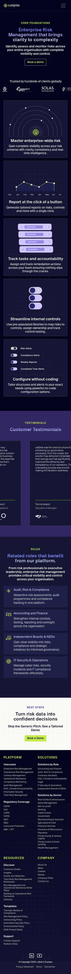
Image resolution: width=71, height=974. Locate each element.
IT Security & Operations (50, 785)
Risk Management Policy (16, 916)
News (40, 868)
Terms (39, 967)
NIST (6, 820)
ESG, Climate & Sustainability (18, 789)
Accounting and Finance (49, 769)
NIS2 (6, 823)
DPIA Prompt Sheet (13, 930)
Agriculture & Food (47, 823)
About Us (42, 865)
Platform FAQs (11, 944)
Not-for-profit (44, 806)
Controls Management (14, 775)
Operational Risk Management (18, 772)
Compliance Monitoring (15, 782)
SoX (6, 810)
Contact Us (43, 881)
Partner (41, 875)
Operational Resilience (15, 779)
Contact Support (12, 941)
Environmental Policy (14, 926)
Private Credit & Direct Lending (48, 843)
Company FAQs (45, 878)
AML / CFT (9, 829)
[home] (13, 5)
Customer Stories (12, 869)
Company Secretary (47, 775)
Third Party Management (15, 795)
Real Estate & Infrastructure (51, 800)
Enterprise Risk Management (18, 769)
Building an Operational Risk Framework (17, 895)
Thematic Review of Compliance (13, 911)
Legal (40, 782)
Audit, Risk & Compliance (50, 772)
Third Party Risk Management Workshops (18, 880)
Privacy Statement (25, 967)
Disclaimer (49, 967)
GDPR (7, 806)
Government (44, 816)
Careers (41, 871)
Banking (41, 810)
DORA (7, 816)
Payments (42, 833)
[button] (63, 5)
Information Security (13, 792)
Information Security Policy (16, 923)
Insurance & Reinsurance (50, 829)
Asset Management (47, 803)
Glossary (8, 899)
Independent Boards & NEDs (52, 789)
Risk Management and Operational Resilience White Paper (18, 888)
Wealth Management (48, 848)
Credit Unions (44, 813)
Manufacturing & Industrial (51, 820)
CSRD (6, 813)
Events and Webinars (14, 876)
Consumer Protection (14, 826)
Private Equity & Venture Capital (49, 837)
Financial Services (46, 826)
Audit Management (13, 785)
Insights (7, 873)
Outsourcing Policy (13, 920)
